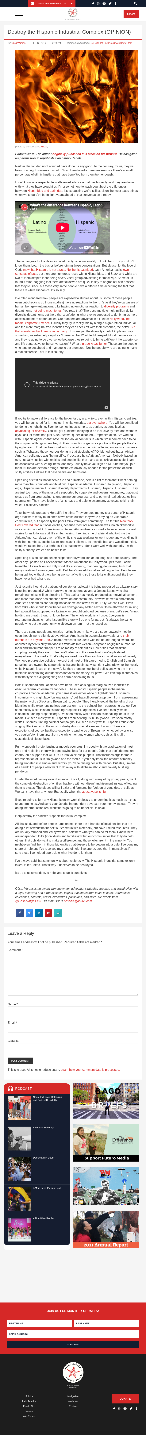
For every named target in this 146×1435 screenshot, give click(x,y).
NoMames (73, 1401)
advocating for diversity (30, 431)
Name (13, 1004)
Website (13, 1041)
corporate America (37, 323)
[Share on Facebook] (20, 915)
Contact (73, 1406)
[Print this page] (58, 915)
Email (12, 1022)
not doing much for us (47, 310)
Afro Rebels (29, 1416)
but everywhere (97, 422)
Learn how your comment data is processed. (90, 1069)
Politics (29, 1396)
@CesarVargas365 (28, 901)
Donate (131, 14)
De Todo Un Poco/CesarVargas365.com (111, 43)
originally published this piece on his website (84, 154)
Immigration (73, 1396)
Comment (15, 950)
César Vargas (18, 43)
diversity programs (116, 306)
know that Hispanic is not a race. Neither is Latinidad (57, 269)
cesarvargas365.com (78, 901)
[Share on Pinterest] (48, 915)
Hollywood (117, 318)
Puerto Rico (29, 1406)
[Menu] (19, 14)
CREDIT (43, 146)
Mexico (29, 1411)
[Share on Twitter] (29, 915)
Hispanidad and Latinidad (45, 190)
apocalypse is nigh (94, 791)
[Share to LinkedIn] (39, 915)
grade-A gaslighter (94, 343)
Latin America (29, 1401)
